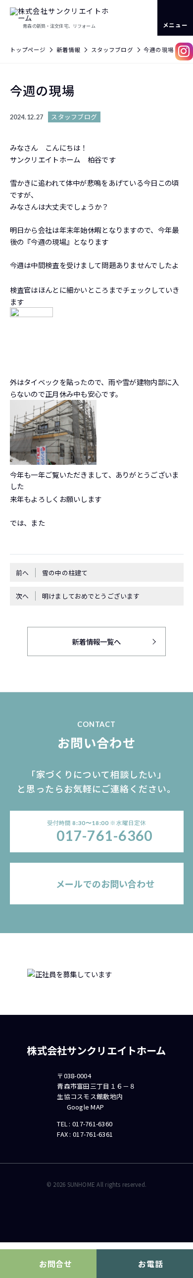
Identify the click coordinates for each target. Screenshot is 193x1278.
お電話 (150, 1264)
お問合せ (55, 1264)
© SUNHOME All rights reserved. (96, 1184)
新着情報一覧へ (96, 641)
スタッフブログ (112, 50)
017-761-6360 (92, 1123)
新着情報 (68, 50)
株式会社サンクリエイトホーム (96, 1050)
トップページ (28, 50)
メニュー (175, 25)
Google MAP (85, 1106)
